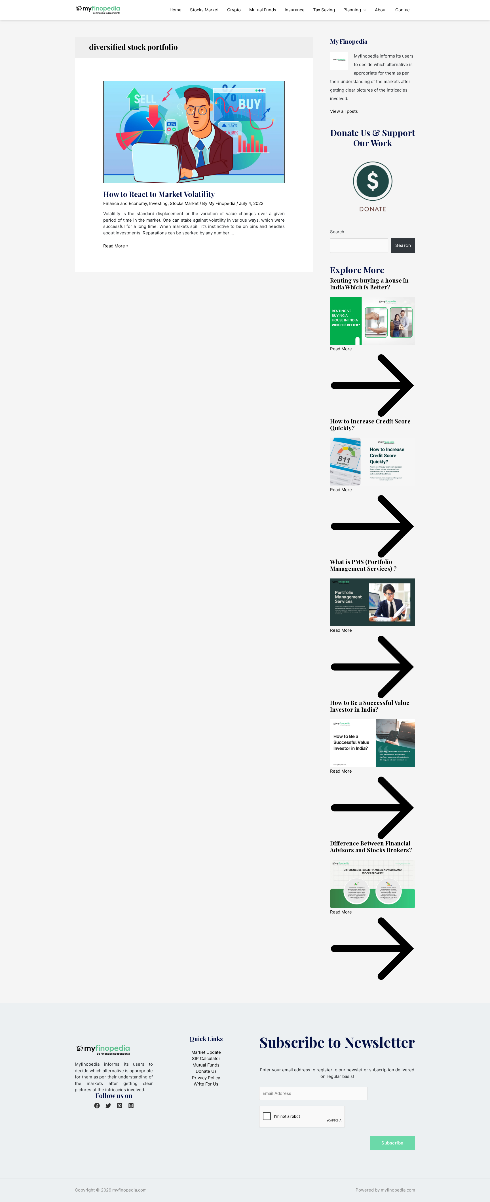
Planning (352, 9)
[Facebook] (97, 1105)
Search (337, 231)
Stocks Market (204, 9)
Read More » (115, 246)
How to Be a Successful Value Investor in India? (369, 706)
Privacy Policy (206, 1077)
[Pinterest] (119, 1105)
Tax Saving (324, 9)
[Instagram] (131, 1105)
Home (175, 9)
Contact (403, 9)
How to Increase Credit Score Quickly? (370, 424)
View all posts (344, 111)
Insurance (295, 9)
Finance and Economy (125, 203)
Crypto (234, 9)
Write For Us (206, 1084)
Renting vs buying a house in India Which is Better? (369, 283)
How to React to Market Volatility (159, 194)
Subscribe (392, 1143)
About (381, 9)
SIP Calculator (206, 1058)
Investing (158, 203)
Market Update (206, 1052)
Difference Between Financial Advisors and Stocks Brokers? (371, 846)
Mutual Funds (262, 9)
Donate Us (206, 1071)
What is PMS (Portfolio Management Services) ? (363, 565)
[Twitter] (108, 1105)
